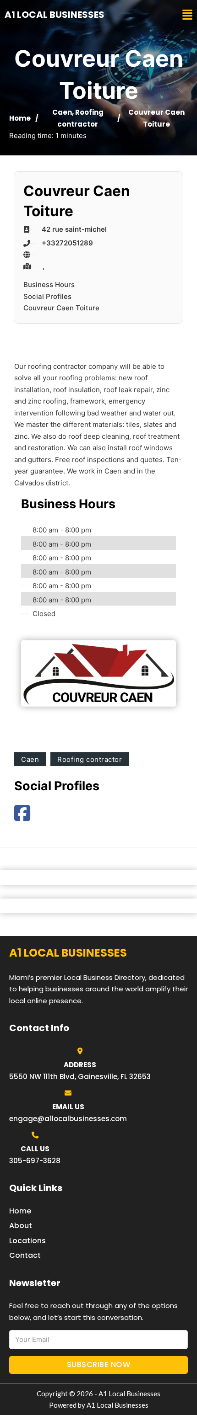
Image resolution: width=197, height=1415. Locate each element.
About (20, 1225)
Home (20, 118)
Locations (27, 1240)
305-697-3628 (34, 1160)
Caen (62, 112)
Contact (25, 1255)
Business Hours (49, 284)
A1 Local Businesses (54, 14)
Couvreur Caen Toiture (61, 307)
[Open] (187, 15)
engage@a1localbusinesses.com (68, 1118)
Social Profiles (47, 296)
